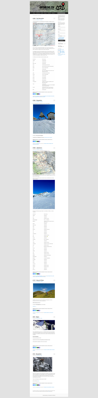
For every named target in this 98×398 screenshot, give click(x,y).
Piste (49, 312)
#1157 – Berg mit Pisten (38, 280)
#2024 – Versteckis (62, 51)
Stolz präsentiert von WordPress (51, 395)
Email (58, 31)
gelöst (38, 380)
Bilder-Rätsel (38, 143)
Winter (38, 96)
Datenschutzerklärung (45, 395)
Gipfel (47, 312)
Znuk (41, 318)
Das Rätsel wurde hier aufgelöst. (48, 137)
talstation (53, 349)
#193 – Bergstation (37, 354)
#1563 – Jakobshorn (37, 148)
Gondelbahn (48, 349)
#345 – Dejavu (36, 317)
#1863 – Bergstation (37, 100)
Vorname (59, 26)
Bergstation (45, 143)
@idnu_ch (42, 281)
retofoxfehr (41, 19)
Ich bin (59, 34)
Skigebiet (36, 96)
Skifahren (34, 96)
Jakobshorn (34, 276)
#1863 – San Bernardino (38, 18)
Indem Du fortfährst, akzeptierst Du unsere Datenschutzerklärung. (61, 38)
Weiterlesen (34, 306)
